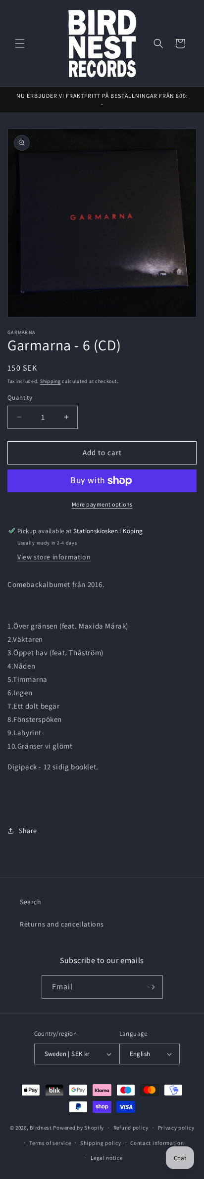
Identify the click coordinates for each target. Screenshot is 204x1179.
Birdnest (41, 1127)
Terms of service (50, 1142)
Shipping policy (100, 1142)
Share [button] (28, 830)
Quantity (19, 397)
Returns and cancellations (62, 924)
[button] (20, 43)
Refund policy (131, 1127)
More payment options (102, 504)
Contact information (157, 1142)
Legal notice (106, 1157)
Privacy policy (176, 1127)
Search (31, 901)
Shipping (50, 381)
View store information (54, 556)
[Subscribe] (151, 987)
